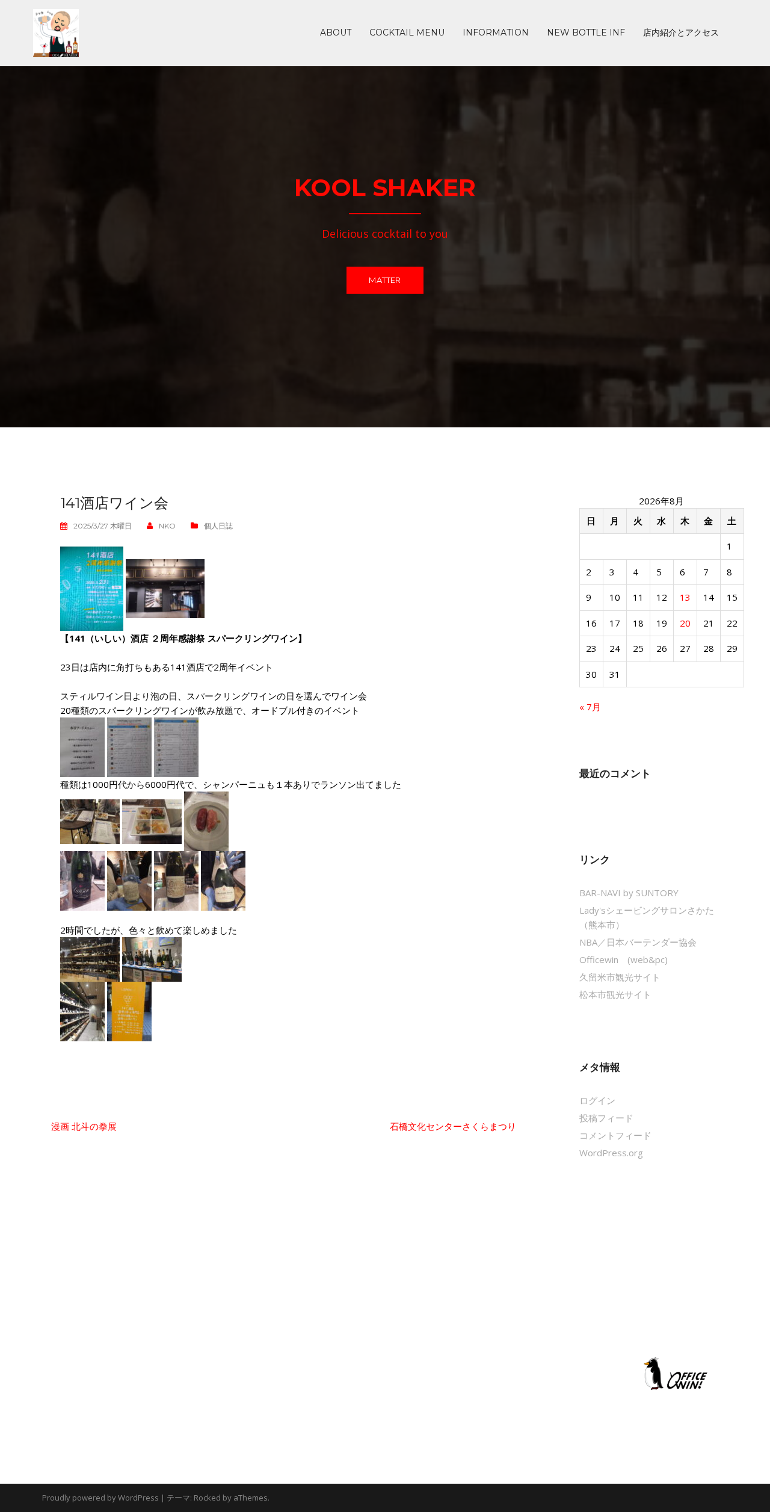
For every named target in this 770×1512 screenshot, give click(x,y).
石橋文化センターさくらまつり (453, 1126)
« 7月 (590, 707)
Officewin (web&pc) (623, 959)
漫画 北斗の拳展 (84, 1126)
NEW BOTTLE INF (586, 33)
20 (685, 623)
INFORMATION (496, 33)
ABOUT (335, 33)
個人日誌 (218, 525)
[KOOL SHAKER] (56, 32)
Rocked (207, 1497)
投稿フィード (606, 1118)
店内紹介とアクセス (681, 33)
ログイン (597, 1100)
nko (167, 525)
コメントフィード (615, 1135)
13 (685, 597)
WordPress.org (611, 1153)
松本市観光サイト (615, 994)
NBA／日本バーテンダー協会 (638, 942)
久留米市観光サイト (620, 977)
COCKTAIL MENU (407, 33)
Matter (385, 280)
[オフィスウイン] (674, 1373)
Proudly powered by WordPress (100, 1497)
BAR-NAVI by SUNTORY (629, 893)
